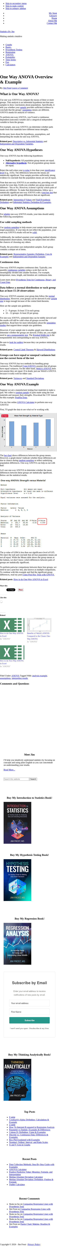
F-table (12, 1117)
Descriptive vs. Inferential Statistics (28, 141)
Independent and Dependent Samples (29, 256)
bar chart (8, 455)
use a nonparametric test (17, 335)
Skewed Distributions (45, 349)
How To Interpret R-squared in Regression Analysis (31, 1127)
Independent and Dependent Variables (16, 144)
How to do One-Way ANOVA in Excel (31, 579)
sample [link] (23, 107)
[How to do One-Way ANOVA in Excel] (12, 625)
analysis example (39, 676)
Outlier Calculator (17, 1184)
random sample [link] (22, 392)
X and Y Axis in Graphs (19, 1145)
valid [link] (34, 232)
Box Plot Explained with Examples (24, 1140)
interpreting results (20, 678)
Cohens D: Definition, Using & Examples (27, 1132)
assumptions (5, 678)
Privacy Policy (34, 1244)
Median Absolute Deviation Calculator (26, 1177)
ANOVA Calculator (25, 402)
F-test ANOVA (29, 366)
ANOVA (15, 676)
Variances (18, 378)
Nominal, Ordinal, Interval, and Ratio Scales (28, 1142)
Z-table (12, 1125)
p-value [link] (26, 170)
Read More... (9, 770)
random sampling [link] (26, 460)
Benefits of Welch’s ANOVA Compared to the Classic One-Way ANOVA (38, 636)
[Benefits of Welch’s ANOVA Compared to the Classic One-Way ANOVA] (39, 625)
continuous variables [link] (16, 270)
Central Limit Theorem (24, 349)
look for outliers (16, 342)
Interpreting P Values (23, 200)
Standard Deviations (35, 378)
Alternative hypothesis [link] (16, 163)
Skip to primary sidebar (16, 8)
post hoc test (47, 192)
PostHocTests (21, 397)
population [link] (27, 110)
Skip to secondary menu (16, 3)
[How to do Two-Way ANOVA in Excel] (12, 652)
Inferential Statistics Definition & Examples (32, 202)
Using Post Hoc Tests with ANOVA (38, 574)
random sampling (11, 227)
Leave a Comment (20, 88)
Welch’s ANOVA (43, 368)
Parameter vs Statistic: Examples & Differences (29, 1130)
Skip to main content (15, 6)
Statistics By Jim (7, 31)
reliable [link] (7, 214)
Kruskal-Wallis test (41, 335)
